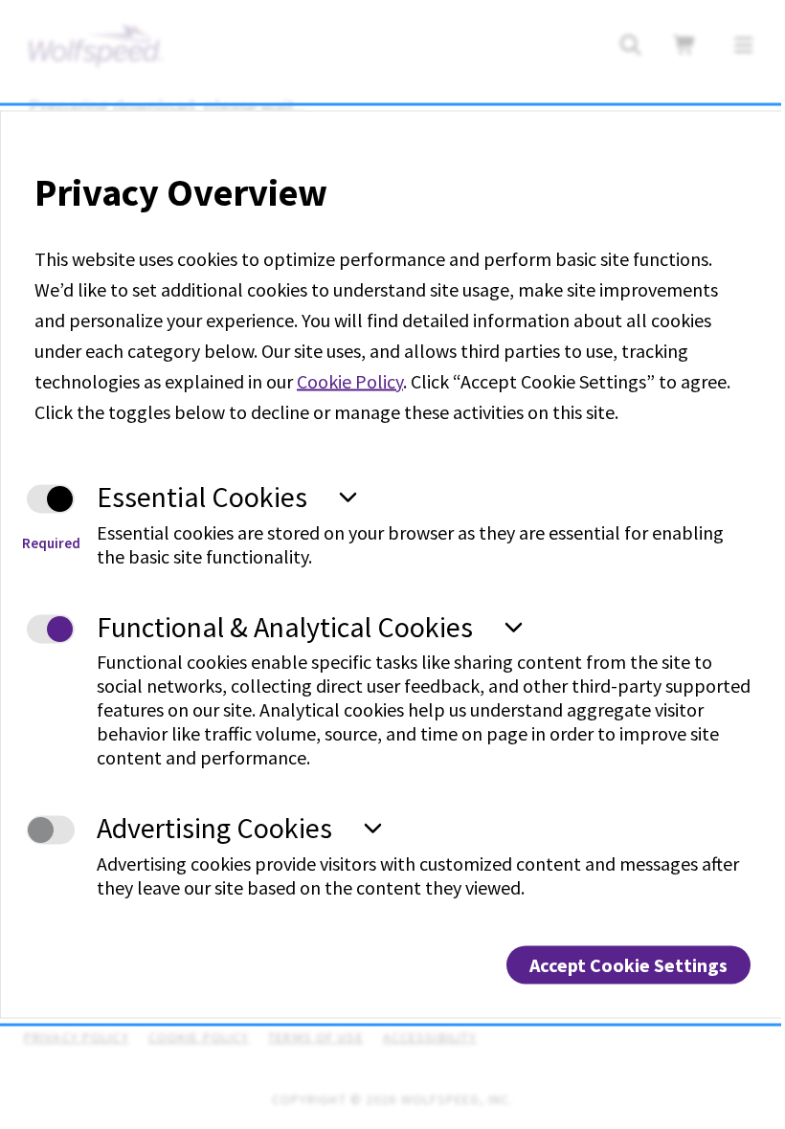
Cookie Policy (350, 381)
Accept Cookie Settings (628, 964)
